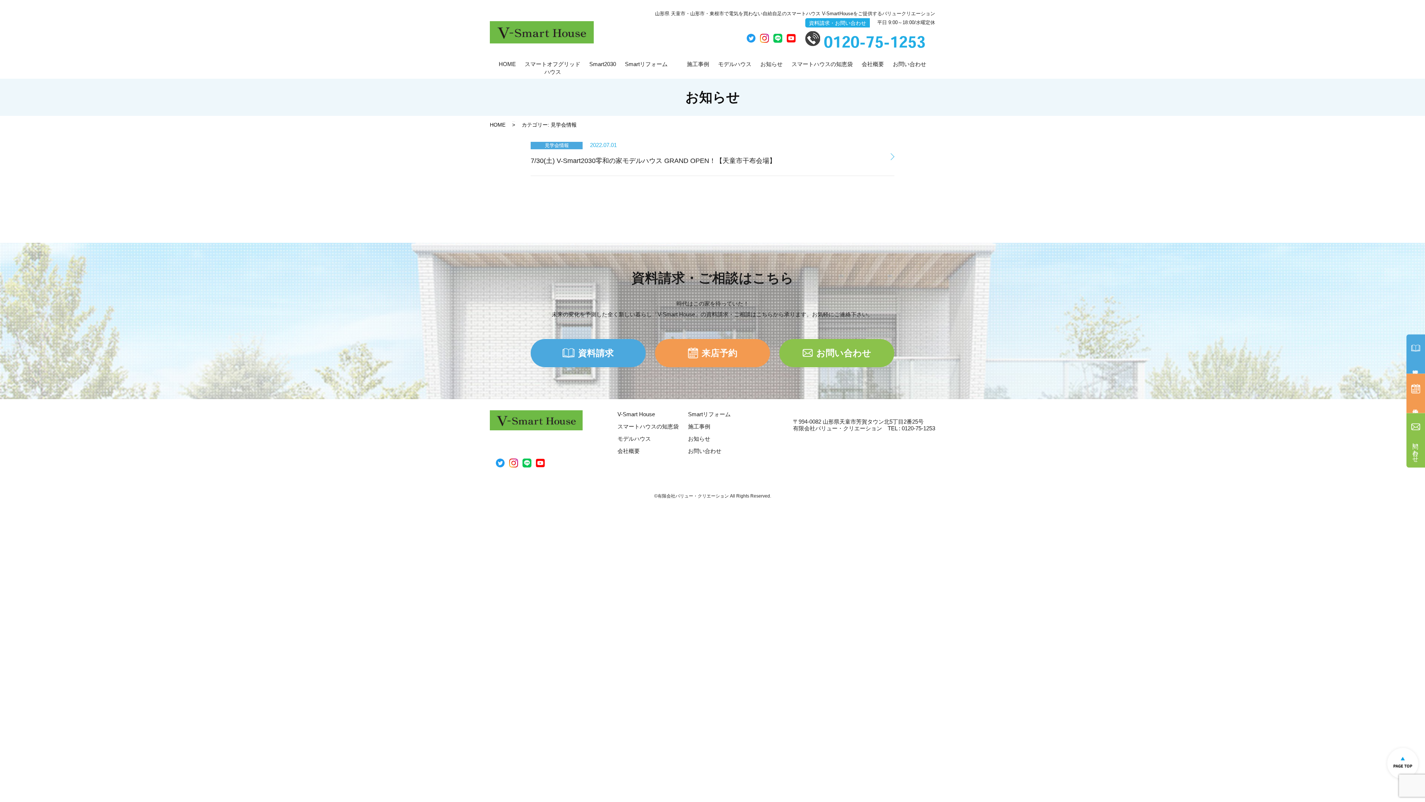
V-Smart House (636, 414)
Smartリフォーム (646, 64)
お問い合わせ (909, 64)
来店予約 (719, 353)
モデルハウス (734, 64)
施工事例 (698, 64)
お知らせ (771, 64)
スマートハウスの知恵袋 (822, 64)
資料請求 (596, 353)
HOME (507, 64)
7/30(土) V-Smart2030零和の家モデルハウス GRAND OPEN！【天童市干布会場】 (653, 160)
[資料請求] (1415, 354)
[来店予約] (1415, 393)
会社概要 (873, 64)
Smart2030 (602, 64)
